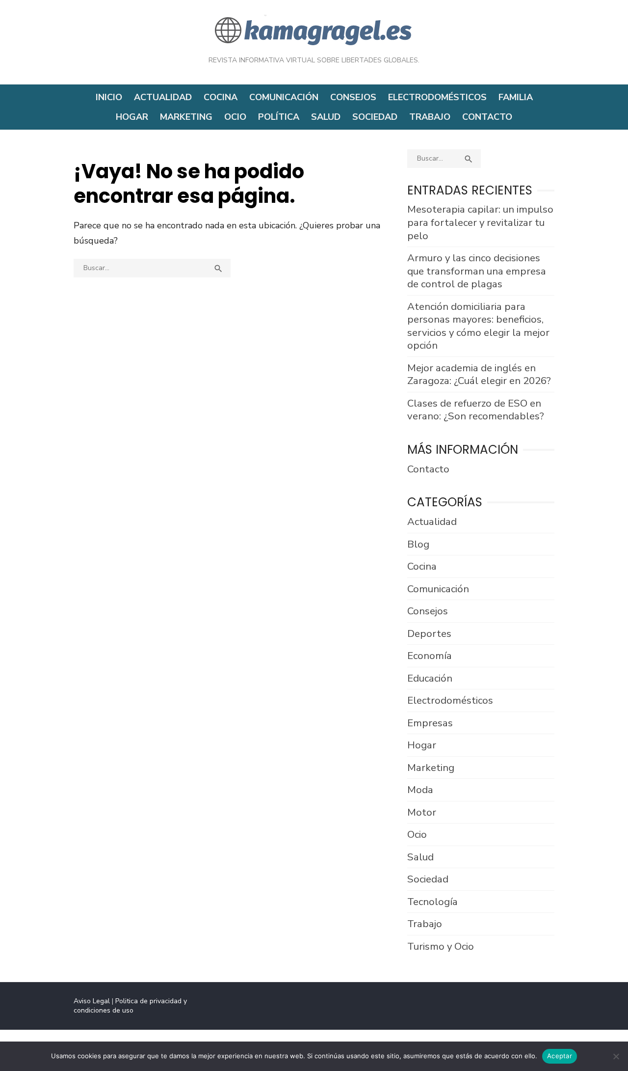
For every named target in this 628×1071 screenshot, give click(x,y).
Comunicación (283, 97)
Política (278, 117)
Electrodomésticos (437, 97)
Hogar (132, 117)
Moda (420, 789)
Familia (515, 97)
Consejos (353, 97)
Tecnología (432, 901)
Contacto (487, 117)
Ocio (235, 117)
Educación (429, 678)
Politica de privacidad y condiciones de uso (130, 1005)
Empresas (430, 723)
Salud (325, 117)
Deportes (429, 633)
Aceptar (559, 1056)
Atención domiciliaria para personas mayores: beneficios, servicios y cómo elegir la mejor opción (478, 326)
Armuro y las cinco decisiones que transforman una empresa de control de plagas (476, 271)
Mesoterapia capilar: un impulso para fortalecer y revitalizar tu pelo (480, 222)
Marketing (186, 117)
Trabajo (429, 117)
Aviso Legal (92, 1001)
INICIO (109, 97)
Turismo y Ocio (440, 946)
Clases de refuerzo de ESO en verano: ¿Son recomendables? (475, 409)
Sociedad (374, 117)
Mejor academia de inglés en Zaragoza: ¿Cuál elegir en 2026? (479, 374)
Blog (418, 544)
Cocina (220, 97)
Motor (421, 812)
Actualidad (163, 97)
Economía (429, 655)
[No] (616, 1056)
